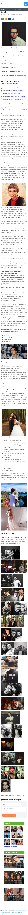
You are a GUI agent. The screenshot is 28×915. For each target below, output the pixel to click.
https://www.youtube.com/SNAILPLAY (16, 110)
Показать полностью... (11, 846)
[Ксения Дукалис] (20, 844)
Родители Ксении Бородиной (13, 880)
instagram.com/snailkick (18, 96)
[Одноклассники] (5, 18)
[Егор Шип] (20, 838)
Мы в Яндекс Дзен (13, 914)
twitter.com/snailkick (14, 93)
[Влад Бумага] (7, 832)
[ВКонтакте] (2, 18)
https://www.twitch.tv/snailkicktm (15, 104)
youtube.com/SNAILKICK (16, 99)
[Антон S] (14, 844)
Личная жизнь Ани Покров (12, 864)
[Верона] (20, 832)
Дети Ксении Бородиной (12, 896)
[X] (13, 18)
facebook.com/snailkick (16, 91)
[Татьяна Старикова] (14, 838)
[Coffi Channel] (7, 838)
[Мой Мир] (9, 18)
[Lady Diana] (14, 832)
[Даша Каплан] (7, 844)
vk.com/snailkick (15, 88)
